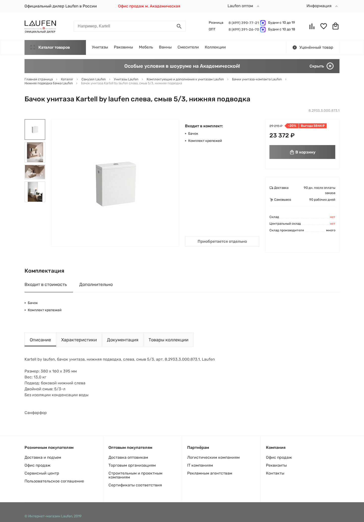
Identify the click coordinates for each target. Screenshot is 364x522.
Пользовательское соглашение (54, 481)
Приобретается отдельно (222, 241)
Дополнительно (96, 284)
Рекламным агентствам (209, 473)
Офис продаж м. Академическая (149, 6)
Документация (122, 340)
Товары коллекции (168, 340)
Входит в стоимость (46, 284)
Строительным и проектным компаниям (135, 475)
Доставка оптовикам (128, 457)
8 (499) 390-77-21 (243, 23)
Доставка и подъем (43, 457)
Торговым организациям (132, 465)
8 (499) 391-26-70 (243, 29)
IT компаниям (200, 465)
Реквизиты (276, 465)
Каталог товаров (54, 47)
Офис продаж (38, 465)
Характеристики (79, 340)
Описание (40, 340)
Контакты (275, 473)
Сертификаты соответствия (135, 485)
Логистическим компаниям (213, 457)
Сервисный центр (42, 473)
